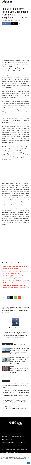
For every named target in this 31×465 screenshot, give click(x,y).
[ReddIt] (19, 297)
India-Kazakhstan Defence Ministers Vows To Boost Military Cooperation (22, 308)
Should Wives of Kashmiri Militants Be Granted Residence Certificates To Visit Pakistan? (8, 309)
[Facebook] (8, 297)
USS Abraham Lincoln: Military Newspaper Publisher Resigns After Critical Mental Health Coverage (15, 396)
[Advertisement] (15, 42)
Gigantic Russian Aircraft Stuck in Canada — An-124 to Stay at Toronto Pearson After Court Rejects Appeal (15, 385)
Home (3, 5)
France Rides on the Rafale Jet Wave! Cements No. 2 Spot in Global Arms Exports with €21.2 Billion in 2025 (16, 391)
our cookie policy (5, 461)
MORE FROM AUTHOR (19, 344)
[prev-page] (3, 376)
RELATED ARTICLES (7, 344)
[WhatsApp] (15, 297)
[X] (11, 297)
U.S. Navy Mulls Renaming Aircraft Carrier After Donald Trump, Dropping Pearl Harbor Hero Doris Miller (15, 402)
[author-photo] (15, 325)
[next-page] (5, 376)
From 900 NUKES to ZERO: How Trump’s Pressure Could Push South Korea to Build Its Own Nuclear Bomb (15, 408)
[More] (19, 23)
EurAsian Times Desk (8, 20)
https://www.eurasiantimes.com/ (15, 330)
